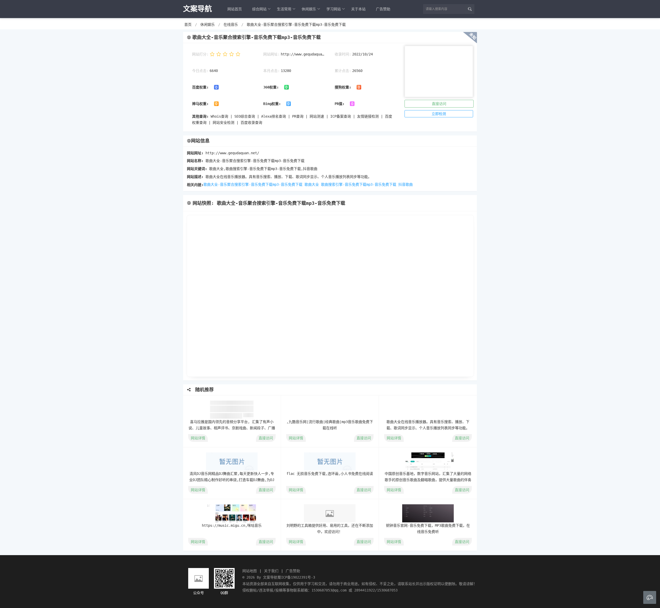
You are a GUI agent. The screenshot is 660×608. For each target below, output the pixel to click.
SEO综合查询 (244, 116)
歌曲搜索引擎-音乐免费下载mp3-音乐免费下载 (358, 184)
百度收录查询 (251, 122)
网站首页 (234, 9)
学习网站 (333, 9)
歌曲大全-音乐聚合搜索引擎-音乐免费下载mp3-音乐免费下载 (296, 24)
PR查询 (297, 116)
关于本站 (358, 9)
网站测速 (317, 116)
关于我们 (271, 571)
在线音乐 (231, 24)
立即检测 (439, 114)
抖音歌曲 (405, 184)
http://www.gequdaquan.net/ (302, 54)
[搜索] (469, 9)
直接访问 (439, 104)
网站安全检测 (223, 122)
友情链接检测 (368, 116)
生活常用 (284, 9)
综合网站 (259, 9)
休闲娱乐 (309, 9)
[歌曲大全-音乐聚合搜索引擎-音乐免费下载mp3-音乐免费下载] (330, 296)
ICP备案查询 (340, 116)
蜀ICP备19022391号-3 (296, 577)
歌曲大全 (311, 184)
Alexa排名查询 (273, 116)
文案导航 (270, 577)
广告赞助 (383, 9)
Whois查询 (219, 116)
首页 (188, 24)
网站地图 (249, 571)
